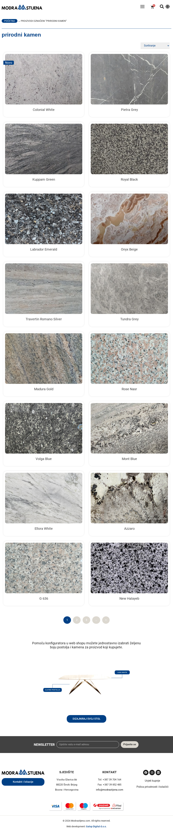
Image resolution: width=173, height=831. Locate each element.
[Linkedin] (158, 772)
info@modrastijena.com (109, 789)
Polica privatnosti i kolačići (152, 786)
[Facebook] (146, 772)
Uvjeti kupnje (152, 780)
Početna (9, 21)
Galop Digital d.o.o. (96, 826)
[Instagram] (152, 772)
